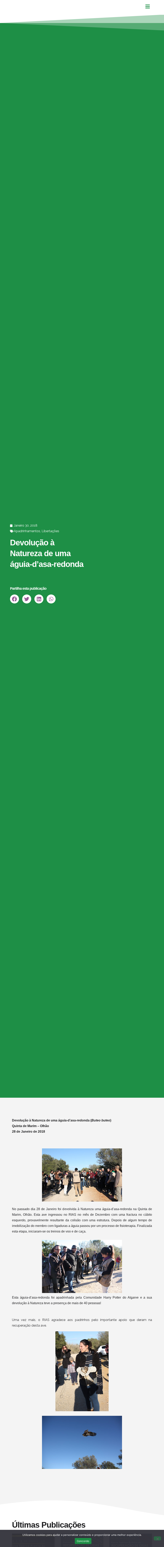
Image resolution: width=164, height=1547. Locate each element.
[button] (14, 598)
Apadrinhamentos (27, 531)
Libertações (50, 531)
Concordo (83, 1541)
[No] (157, 1538)
